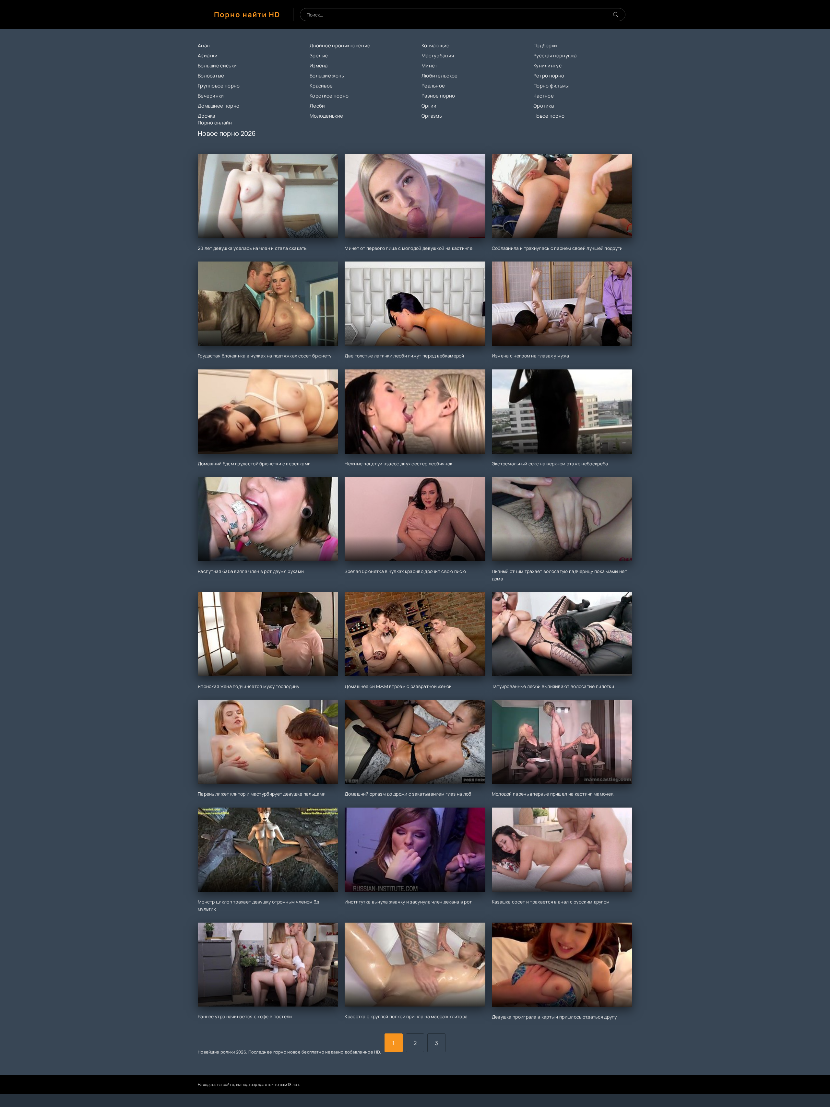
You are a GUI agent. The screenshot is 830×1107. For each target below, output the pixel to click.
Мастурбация (437, 55)
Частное (543, 95)
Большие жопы (327, 75)
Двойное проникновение (340, 45)
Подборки (545, 45)
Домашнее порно (218, 105)
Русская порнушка (555, 55)
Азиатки (208, 55)
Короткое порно (329, 95)
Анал (204, 45)
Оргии (429, 105)
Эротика (543, 105)
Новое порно (548, 115)
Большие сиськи (217, 65)
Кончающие (435, 45)
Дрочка (206, 115)
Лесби (317, 105)
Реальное (433, 85)
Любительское (439, 75)
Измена (319, 65)
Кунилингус (547, 65)
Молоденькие (326, 115)
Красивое (321, 85)
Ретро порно (548, 75)
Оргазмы (432, 115)
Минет (429, 65)
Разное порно (438, 95)
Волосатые (211, 75)
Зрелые (319, 55)
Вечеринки (211, 95)
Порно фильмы (551, 85)
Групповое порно (219, 85)
